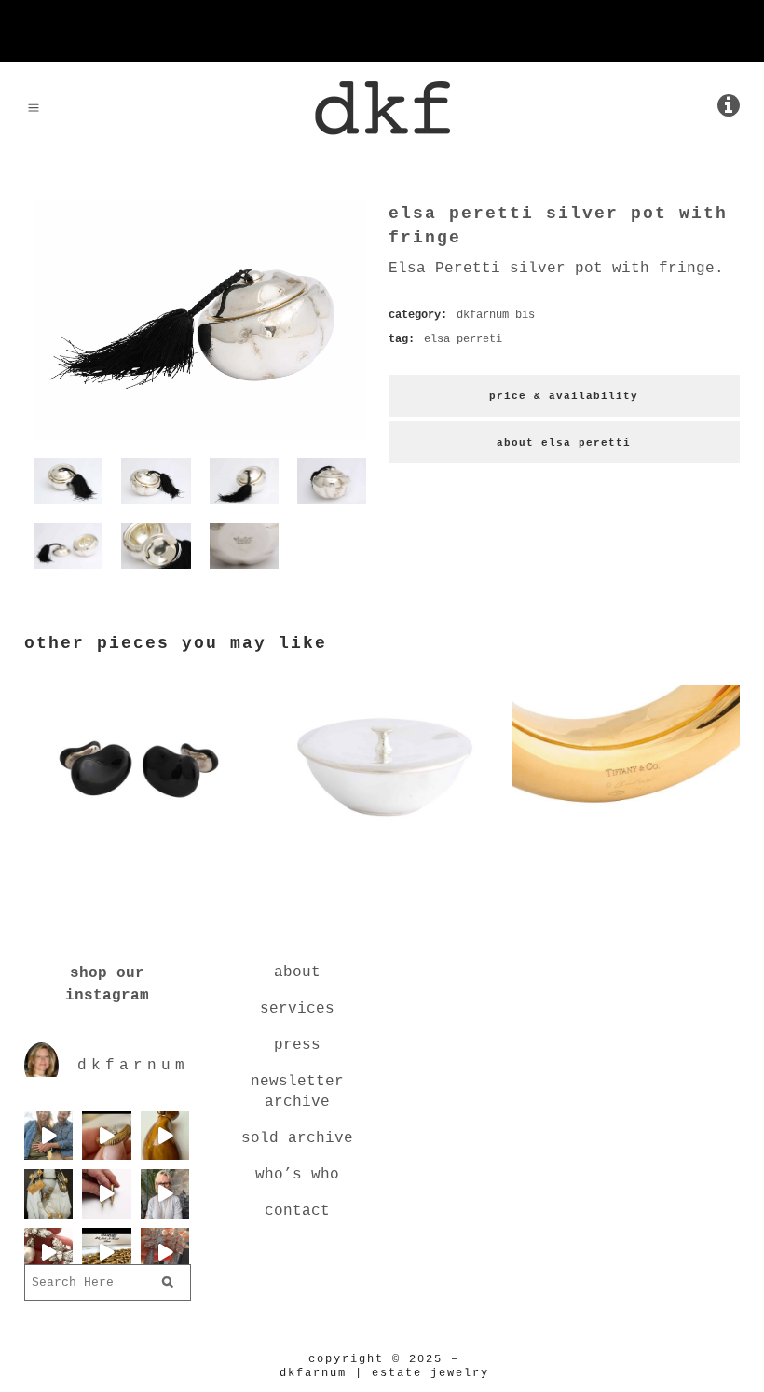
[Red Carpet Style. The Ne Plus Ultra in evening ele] (165, 1252)
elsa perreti (463, 339)
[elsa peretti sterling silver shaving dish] (382, 841)
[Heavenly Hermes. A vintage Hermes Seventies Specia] (106, 1252)
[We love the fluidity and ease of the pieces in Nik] (106, 1135)
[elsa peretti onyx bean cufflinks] (138, 841)
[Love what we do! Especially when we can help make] (48, 1135)
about (297, 972)
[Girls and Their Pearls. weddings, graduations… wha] (48, 1252)
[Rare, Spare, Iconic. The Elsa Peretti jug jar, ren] (165, 1135)
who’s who (297, 1174)
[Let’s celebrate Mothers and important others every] (48, 1193)
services (297, 1008)
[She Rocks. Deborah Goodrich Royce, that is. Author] (165, 1193)
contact (297, 1211)
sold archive (297, 1138)
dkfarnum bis (496, 315)
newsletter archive (297, 1091)
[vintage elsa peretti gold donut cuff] (626, 841)
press (297, 1045)
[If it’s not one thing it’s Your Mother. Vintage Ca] (106, 1193)
